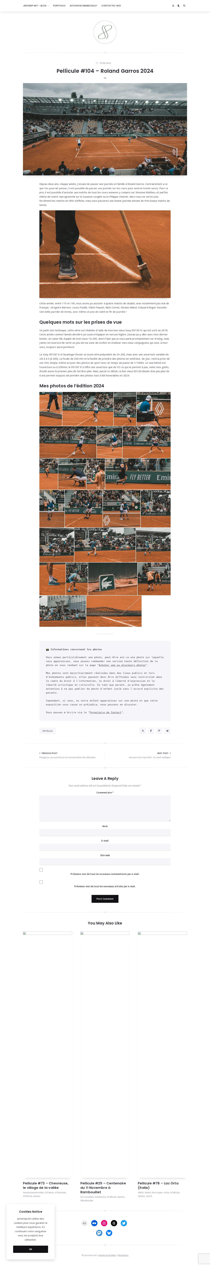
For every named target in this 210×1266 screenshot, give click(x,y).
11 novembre (88, 1197)
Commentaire (105, 792)
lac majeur (158, 1192)
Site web (105, 855)
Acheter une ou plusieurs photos (122, 665)
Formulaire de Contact (105, 712)
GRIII (141, 1192)
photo (37, 1196)
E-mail (104, 840)
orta (167, 1192)
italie (148, 1192)
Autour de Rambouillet (83, 5)
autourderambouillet (33, 1192)
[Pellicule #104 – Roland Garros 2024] (105, 129)
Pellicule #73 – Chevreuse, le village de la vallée (45, 1185)
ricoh (149, 1196)
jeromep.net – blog (35, 5)
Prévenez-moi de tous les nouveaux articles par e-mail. (105, 886)
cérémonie (101, 1197)
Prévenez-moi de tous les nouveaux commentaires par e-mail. (105, 874)
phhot (142, 1196)
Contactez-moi (111, 5)
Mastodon (123, 1255)
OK (30, 1249)
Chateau (50, 1192)
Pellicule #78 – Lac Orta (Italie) (158, 1185)
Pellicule (48, 730)
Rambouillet (87, 1200)
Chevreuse (61, 1192)
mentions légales (107, 1255)
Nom (105, 826)
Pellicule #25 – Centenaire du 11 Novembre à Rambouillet (103, 1187)
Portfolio (59, 5)
